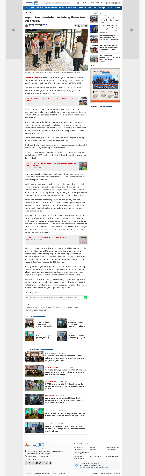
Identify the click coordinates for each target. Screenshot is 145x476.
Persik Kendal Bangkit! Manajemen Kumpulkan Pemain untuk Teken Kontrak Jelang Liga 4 (109, 39)
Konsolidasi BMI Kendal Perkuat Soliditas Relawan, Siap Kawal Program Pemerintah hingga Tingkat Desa (44, 324)
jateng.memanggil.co (37, 25)
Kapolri (50, 307)
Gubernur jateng (60, 307)
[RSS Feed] (50, 463)
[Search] (46, 3)
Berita (32, 8)
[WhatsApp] (78, 25)
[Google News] (46, 463)
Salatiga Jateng (73, 307)
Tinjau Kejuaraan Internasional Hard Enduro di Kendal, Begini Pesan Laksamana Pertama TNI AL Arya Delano (109, 59)
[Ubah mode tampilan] (102, 2)
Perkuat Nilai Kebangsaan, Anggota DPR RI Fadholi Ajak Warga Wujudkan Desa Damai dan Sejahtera (77, 337)
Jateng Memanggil (31, 307)
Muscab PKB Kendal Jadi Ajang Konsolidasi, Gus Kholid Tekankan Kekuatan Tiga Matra (45, 337)
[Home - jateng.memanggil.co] (26, 13)
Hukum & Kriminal (51, 8)
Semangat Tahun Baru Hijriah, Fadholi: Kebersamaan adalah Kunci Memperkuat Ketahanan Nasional (76, 324)
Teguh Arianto (35, 293)
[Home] (26, 8)
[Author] (26, 25)
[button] (78, 3)
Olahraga (101, 8)
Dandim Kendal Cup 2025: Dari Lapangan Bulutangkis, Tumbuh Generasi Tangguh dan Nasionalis (109, 29)
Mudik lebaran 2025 (40, 310)
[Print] (86, 25)
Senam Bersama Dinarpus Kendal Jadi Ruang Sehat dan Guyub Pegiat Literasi (108, 18)
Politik (61, 8)
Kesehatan (92, 8)
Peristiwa (39, 8)
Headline (42, 307)
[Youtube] (36, 463)
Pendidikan (82, 8)
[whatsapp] (85, 297)
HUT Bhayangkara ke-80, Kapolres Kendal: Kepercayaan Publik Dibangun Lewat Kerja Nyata (64, 386)
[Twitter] (109, 3)
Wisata (109, 8)
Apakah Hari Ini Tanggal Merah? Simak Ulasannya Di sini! (46, 237)
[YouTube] (115, 3)
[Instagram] (112, 3)
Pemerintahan (71, 8)
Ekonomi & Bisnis (52, 367)
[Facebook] (106, 3)
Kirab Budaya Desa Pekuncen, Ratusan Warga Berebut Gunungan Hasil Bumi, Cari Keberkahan (51, 164)
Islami (117, 8)
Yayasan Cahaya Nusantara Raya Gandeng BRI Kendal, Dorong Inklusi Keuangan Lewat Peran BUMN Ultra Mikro (65, 372)
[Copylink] (82, 25)
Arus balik (28, 310)
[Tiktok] (118, 3)
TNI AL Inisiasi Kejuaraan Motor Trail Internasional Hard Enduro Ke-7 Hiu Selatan (51, 99)
